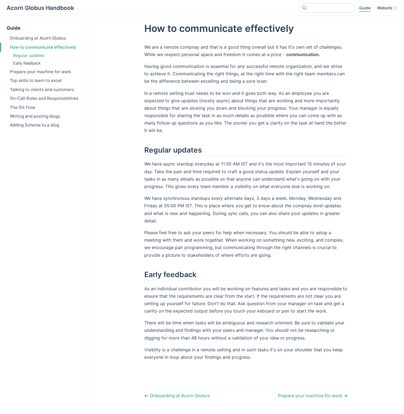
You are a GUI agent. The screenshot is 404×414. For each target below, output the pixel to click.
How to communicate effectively (43, 47)
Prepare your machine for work (40, 71)
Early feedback (27, 63)
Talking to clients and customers (42, 89)
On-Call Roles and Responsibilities (44, 98)
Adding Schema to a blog (34, 125)
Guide (364, 7)
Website (387, 7)
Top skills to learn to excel (36, 80)
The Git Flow (22, 107)
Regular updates (28, 55)
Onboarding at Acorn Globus (38, 38)
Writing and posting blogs (35, 116)
